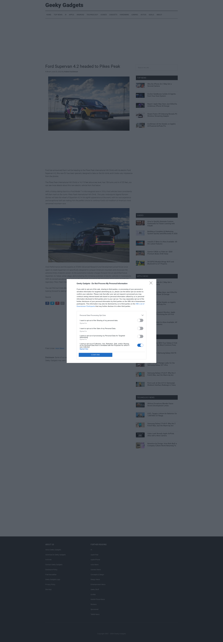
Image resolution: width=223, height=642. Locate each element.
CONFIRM (95, 355)
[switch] (140, 320)
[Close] (151, 283)
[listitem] (111, 315)
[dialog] (111, 321)
